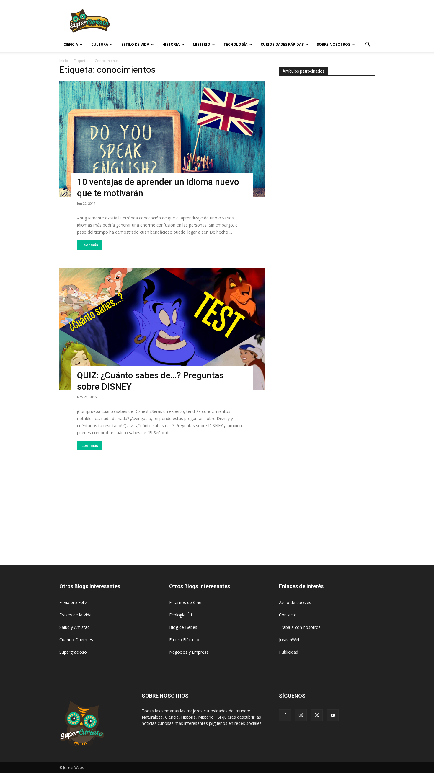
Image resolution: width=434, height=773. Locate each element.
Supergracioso (73, 652)
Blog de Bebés (183, 627)
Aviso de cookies (295, 602)
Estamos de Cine (185, 602)
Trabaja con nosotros (300, 627)
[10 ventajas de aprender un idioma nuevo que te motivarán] (162, 139)
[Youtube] (333, 715)
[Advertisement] (267, 21)
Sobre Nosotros (333, 44)
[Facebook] (285, 715)
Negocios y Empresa (189, 652)
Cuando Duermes (76, 639)
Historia (171, 44)
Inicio (63, 60)
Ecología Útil (181, 615)
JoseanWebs (291, 639)
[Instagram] (301, 715)
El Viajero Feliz (73, 602)
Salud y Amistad (74, 627)
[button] (367, 45)
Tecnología (235, 44)
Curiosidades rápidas (282, 44)
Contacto (288, 615)
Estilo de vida (135, 44)
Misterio (201, 44)
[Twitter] (317, 715)
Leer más (89, 245)
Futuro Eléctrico (184, 639)
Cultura (99, 44)
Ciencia (70, 44)
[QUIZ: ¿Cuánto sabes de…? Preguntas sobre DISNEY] (162, 329)
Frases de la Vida (75, 615)
